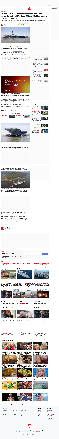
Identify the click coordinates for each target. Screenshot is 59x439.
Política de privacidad (50, 414)
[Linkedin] (22, 431)
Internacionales (4, 11)
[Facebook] (16, 431)
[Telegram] (27, 431)
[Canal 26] (29, 426)
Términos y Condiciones (27, 434)
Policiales (4, 415)
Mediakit (49, 415)
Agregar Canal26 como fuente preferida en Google (24, 25)
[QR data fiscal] (42, 431)
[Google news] (29, 431)
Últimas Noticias (5, 410)
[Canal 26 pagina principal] (29, 9)
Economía (19, 301)
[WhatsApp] (25, 431)
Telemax (39, 414)
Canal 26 (6, 23)
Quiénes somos (49, 410)
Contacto (48, 411)
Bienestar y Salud (14, 410)
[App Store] (32, 431)
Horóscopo (4, 414)
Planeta (22, 414)
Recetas (22, 415)
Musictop (39, 415)
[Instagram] (17, 431)
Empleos (48, 419)
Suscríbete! (45, 254)
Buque (6, 224)
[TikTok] (24, 431)
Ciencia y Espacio (24, 410)
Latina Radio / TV (40, 411)
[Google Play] (38, 431)
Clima (3, 411)
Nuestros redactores (50, 418)
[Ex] (19, 431)
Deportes (13, 411)
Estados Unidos (12, 224)
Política (3, 301)
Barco (3, 224)
